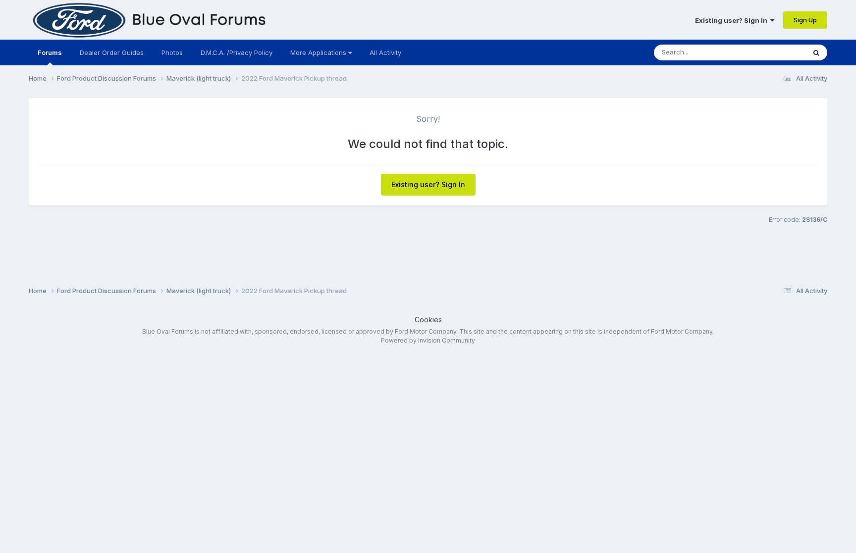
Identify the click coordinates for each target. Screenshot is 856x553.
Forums (50, 52)
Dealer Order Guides (112, 52)
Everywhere (774, 52)
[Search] (816, 52)
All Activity (385, 52)
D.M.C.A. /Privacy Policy (236, 52)
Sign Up (805, 20)
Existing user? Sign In (732, 20)
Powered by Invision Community (428, 340)
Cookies (428, 319)
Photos (172, 52)
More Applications (319, 52)
